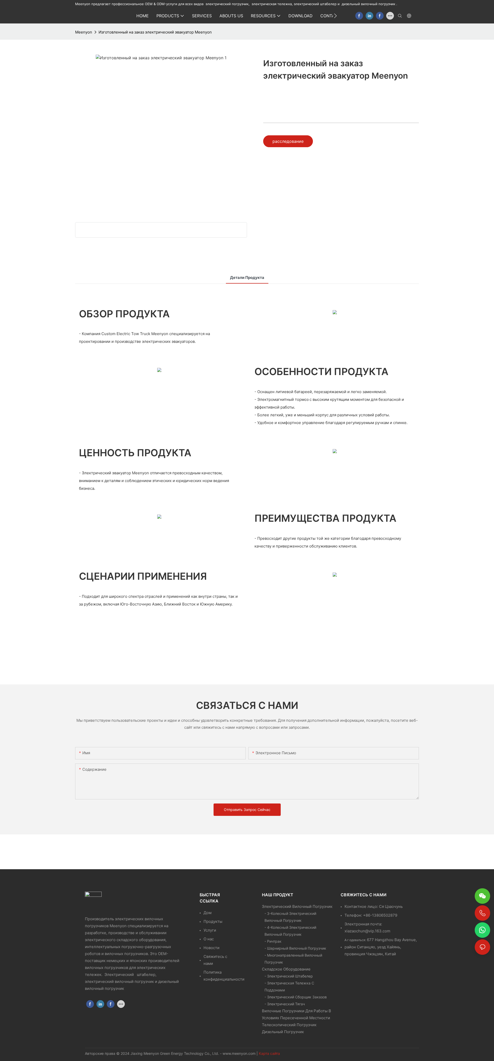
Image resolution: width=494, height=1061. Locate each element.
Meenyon (83, 32)
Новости (211, 947)
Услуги (210, 930)
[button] (335, 15)
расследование (288, 141)
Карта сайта (269, 1053)
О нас (209, 938)
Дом (207, 912)
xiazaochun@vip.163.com (367, 931)
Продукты (213, 921)
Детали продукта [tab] (247, 277)
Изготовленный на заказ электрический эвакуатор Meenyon (155, 32)
